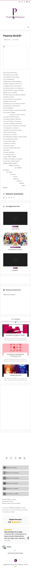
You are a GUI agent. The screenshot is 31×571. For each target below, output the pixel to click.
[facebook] (25, 1)
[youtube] (27, 1)
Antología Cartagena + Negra (15, 335)
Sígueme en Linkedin (12, 488)
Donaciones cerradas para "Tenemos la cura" (15, 355)
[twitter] (20, 1)
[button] (2, 538)
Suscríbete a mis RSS (12, 493)
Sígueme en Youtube (12, 483)
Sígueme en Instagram (12, 478)
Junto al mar (15, 229)
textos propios (19, 193)
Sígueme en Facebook (12, 472)
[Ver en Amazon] (4, 547)
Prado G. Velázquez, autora (20, 564)
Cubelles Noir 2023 (15, 375)
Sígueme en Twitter (11, 467)
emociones (9, 193)
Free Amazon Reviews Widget (16, 553)
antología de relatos (15, 247)
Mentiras (15, 270)
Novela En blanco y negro (9, 499)
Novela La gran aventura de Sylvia (11, 503)
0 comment (15, 39)
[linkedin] (29, 1)
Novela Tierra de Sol (7, 501)
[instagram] (22, 1)
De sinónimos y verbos (15, 249)
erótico (15, 268)
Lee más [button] (7, 540)
